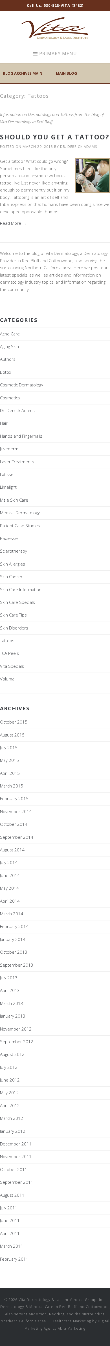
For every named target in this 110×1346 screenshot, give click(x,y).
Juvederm (9, 448)
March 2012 (11, 1118)
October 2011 (13, 1169)
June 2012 (10, 1080)
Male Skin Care (14, 500)
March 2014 (11, 913)
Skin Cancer (11, 576)
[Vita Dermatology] (55, 38)
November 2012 (16, 1029)
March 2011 (11, 1246)
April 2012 (10, 1105)
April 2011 (10, 1233)
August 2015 (12, 735)
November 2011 (16, 1156)
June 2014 (10, 875)
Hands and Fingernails (21, 436)
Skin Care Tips (13, 615)
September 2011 (16, 1182)
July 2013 (8, 977)
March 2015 (11, 786)
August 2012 (12, 1054)
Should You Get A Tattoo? (54, 136)
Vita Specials (12, 666)
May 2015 (9, 760)
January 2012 (12, 1131)
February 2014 (14, 926)
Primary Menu (58, 53)
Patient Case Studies (20, 525)
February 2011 (14, 1259)
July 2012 (8, 1067)
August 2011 (12, 1195)
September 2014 (16, 837)
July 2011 (8, 1208)
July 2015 (8, 747)
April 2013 (10, 990)
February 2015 (14, 798)
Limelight (8, 487)
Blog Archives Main (22, 73)
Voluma (7, 679)
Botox (5, 372)
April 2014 (10, 901)
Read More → (13, 223)
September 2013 (16, 965)
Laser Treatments (17, 461)
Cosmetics (10, 398)
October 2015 (13, 722)
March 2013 (11, 1003)
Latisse (7, 474)
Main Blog (66, 73)
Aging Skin (9, 346)
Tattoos (7, 640)
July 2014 (8, 862)
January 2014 (12, 939)
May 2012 (9, 1092)
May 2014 (9, 888)
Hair (4, 423)
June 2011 (10, 1220)
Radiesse (9, 538)
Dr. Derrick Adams (78, 146)
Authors (8, 359)
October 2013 (13, 952)
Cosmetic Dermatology (21, 385)
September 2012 (16, 1041)
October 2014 (13, 824)
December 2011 (16, 1144)
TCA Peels (9, 653)
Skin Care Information (20, 589)
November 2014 (16, 811)
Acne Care (10, 334)
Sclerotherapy (13, 551)
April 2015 (10, 773)
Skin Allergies (12, 564)
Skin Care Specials (17, 602)
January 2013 (12, 1016)
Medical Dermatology (20, 512)
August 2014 (12, 850)
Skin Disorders (14, 628)
